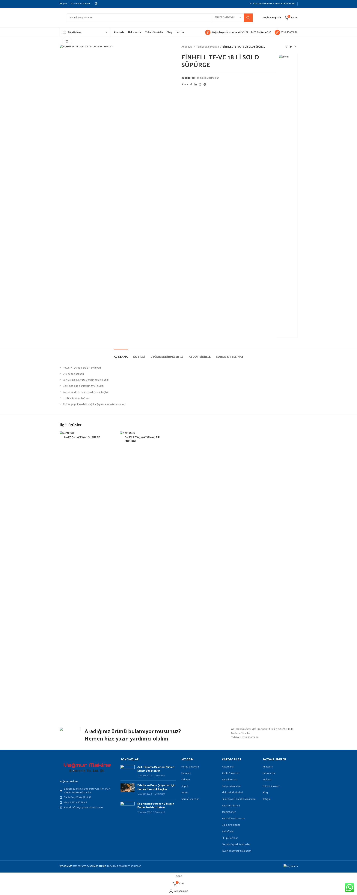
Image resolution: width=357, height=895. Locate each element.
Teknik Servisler (271, 786)
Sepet (184, 786)
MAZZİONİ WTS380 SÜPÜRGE (82, 437)
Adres (184, 793)
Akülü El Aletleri (230, 773)
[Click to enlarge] (67, 41)
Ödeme (185, 780)
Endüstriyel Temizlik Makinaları (239, 799)
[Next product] (295, 47)
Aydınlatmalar (229, 780)
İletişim (267, 799)
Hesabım (186, 773)
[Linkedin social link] (195, 84)
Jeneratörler (229, 812)
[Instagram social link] (96, 4)
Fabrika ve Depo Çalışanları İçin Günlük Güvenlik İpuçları (156, 787)
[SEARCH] (248, 17)
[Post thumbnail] (127, 771)
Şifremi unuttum (190, 799)
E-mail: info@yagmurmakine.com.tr (83, 807)
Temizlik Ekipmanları (208, 47)
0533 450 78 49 (289, 32)
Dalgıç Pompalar (231, 825)
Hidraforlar (228, 832)
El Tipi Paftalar (230, 838)
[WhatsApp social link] (200, 84)
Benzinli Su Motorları (233, 819)
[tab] (121, 354)
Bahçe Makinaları (231, 786)
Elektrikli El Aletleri (232, 793)
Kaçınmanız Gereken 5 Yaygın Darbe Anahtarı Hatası (155, 805)
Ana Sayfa (186, 47)
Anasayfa (268, 767)
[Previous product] (286, 47)
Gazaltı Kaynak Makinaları (236, 844)
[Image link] (87, 767)
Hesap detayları (190, 767)
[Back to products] (291, 47)
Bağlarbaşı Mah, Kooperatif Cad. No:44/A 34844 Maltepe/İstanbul (87, 791)
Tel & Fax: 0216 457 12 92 (77, 797)
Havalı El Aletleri (231, 806)
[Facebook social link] (191, 84)
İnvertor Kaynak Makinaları (236, 851)
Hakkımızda (269, 773)
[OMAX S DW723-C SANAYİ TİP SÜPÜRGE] (148, 571)
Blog (265, 793)
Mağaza (267, 780)
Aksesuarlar (228, 767)
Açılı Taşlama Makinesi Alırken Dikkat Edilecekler (155, 768)
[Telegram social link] (204, 84)
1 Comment (159, 776)
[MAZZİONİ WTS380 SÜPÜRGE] (88, 571)
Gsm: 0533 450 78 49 (75, 802)
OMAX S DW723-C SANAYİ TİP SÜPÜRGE (142, 439)
